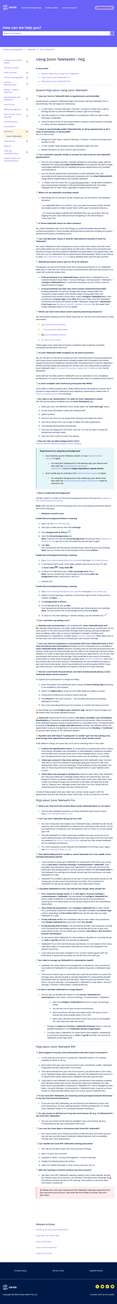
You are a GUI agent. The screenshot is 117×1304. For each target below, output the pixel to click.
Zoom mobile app (98, 591)
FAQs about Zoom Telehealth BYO (55, 81)
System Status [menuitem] (96, 1271)
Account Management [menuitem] (13, 77)
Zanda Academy (51, 8)
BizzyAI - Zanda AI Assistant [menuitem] (11, 91)
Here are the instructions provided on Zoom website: (59, 444)
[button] (27, 60)
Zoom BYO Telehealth (86, 636)
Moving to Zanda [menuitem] (11, 68)
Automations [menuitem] (9, 126)
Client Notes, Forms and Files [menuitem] (12, 115)
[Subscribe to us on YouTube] (102, 1286)
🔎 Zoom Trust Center (51, 340)
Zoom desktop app (61, 524)
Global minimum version (87, 473)
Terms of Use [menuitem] (58, 1271)
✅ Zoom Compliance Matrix (53, 335)
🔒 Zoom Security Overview (53, 324)
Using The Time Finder (44, 1253)
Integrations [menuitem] (9, 141)
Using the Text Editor (44, 1242)
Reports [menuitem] (7, 146)
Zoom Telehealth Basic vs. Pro (59, 814)
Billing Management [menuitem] (12, 109)
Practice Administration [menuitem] (10, 83)
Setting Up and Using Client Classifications (52, 1230)
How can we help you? (22, 27)
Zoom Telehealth (47, 49)
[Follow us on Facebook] (97, 1286)
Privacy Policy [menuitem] (20, 1271)
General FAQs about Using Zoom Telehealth (60, 74)
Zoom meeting (53, 560)
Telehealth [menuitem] (8, 131)
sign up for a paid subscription (67, 840)
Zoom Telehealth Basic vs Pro (55, 257)
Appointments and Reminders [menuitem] (12, 98)
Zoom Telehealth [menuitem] (14, 136)
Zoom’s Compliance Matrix (47, 394)
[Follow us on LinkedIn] (112, 1286)
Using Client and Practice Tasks (48, 1236)
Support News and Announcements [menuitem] (12, 159)
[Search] (112, 33)
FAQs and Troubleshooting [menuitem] (11, 152)
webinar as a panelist (72, 560)
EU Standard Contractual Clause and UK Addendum (77, 368)
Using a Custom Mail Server (46, 1248)
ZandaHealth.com (104, 8)
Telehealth (31, 49)
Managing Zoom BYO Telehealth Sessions (74, 304)
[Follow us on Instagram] (107, 1286)
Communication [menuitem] (10, 122)
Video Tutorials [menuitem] (10, 72)
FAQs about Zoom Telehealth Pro (55, 77)
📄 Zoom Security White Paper (54, 330)
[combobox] (56, 33)
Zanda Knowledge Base (31, 8)
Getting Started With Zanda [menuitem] (13, 61)
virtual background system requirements (81, 481)
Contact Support (69, 8)
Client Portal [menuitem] (9, 104)
